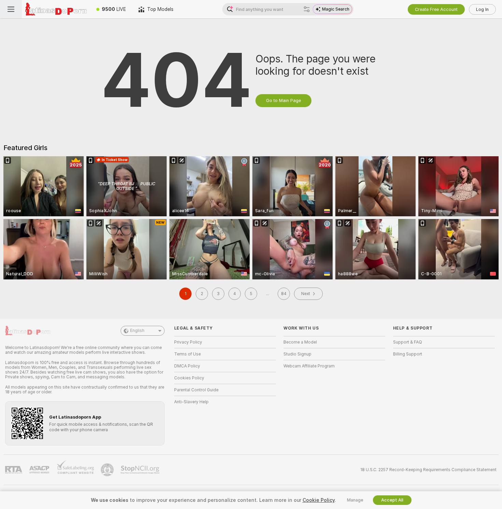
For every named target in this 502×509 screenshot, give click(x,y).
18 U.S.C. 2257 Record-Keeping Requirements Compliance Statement (428, 469)
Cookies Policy (189, 378)
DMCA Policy (187, 366)
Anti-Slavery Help (191, 401)
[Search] (306, 9)
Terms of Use (187, 354)
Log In (482, 9)
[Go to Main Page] (56, 9)
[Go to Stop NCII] (141, 470)
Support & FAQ (407, 342)
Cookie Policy (319, 500)
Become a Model (300, 342)
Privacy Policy (188, 342)
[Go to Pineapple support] (108, 469)
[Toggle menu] (11, 9)
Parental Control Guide (196, 390)
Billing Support (407, 354)
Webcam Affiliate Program (309, 366)
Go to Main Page (283, 100)
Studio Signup (297, 354)
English (137, 330)
